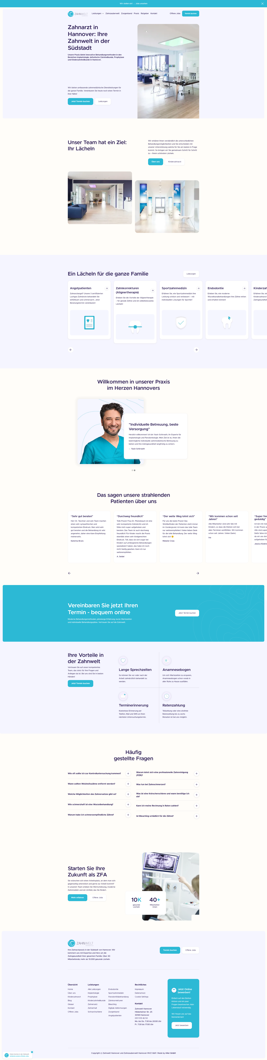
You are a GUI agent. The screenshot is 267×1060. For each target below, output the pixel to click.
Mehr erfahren (77, 898)
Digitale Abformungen (117, 1008)
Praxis (136, 14)
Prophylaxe (92, 997)
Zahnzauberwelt (113, 14)
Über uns (156, 162)
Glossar (71, 1004)
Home (70, 989)
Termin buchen (191, 13)
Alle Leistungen (94, 989)
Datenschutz (140, 993)
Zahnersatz (92, 1004)
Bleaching (112, 1004)
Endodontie (113, 989)
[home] (78, 14)
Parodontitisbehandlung (118, 997)
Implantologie (93, 993)
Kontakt (154, 14)
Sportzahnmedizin (116, 993)
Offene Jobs (175, 14)
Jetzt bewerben (181, 1025)
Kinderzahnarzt (174, 162)
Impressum (139, 989)
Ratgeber (145, 14)
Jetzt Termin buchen (80, 101)
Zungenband (126, 14)
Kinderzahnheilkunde (96, 1001)
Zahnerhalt (92, 1008)
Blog (70, 1001)
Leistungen (103, 101)
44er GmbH (170, 1053)
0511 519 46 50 (141, 1018)
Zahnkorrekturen (115, 1001)
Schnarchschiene (95, 1012)
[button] (98, 14)
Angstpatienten (115, 1016)
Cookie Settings (141, 997)
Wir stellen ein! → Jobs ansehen (133, 4)
